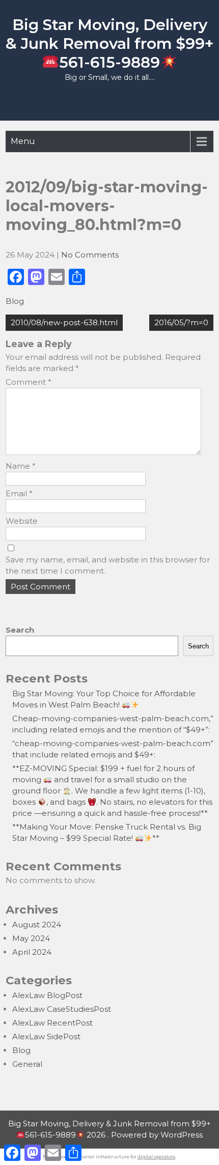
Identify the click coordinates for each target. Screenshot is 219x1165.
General (27, 1064)
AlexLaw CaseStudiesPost (61, 1009)
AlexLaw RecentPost (52, 1023)
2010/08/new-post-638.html (64, 322)
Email (19, 493)
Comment (28, 382)
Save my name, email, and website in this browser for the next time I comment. (108, 565)
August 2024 (36, 924)
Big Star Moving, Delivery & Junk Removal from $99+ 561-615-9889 (109, 43)
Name (21, 466)
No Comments (90, 255)
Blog (15, 301)
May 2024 (31, 938)
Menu (23, 141)
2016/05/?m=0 (181, 322)
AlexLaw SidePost (46, 1036)
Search (20, 630)
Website (22, 521)
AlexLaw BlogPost (47, 995)
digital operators (156, 1156)
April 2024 (31, 952)
